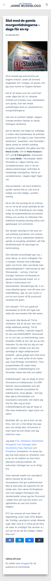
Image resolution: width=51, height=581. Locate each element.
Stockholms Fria (14, 448)
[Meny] (47, 4)
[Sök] (4, 5)
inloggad (25, 563)
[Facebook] (10, 540)
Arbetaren (25, 441)
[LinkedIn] (19, 540)
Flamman (28, 448)
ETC (17, 441)
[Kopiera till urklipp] (39, 540)
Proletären (11, 451)
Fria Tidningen (24, 444)
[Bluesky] (29, 540)
